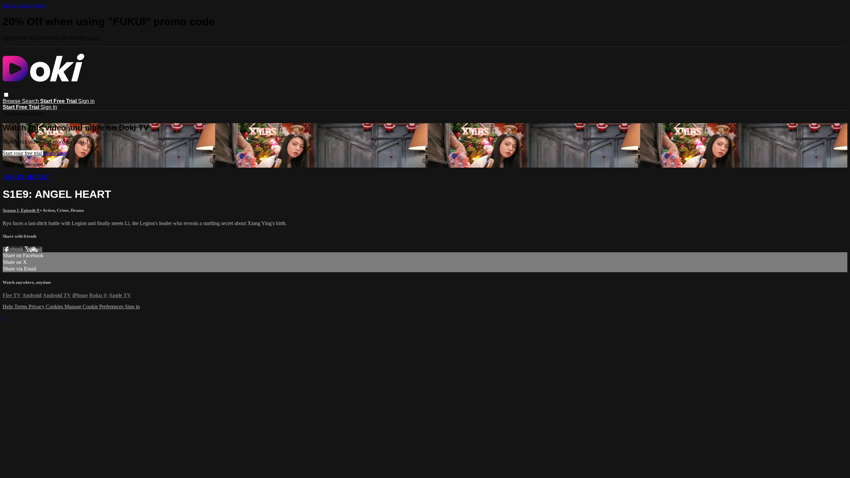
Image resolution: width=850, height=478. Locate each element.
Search (31, 101)
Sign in (86, 101)
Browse (12, 101)
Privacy (37, 306)
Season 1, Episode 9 (21, 210)
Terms (21, 306)
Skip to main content (24, 5)
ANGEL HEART (26, 177)
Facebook (14, 249)
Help (8, 306)
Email (36, 249)
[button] (6, 95)
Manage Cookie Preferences (94, 306)
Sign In (49, 107)
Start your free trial (23, 153)
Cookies (55, 306)
